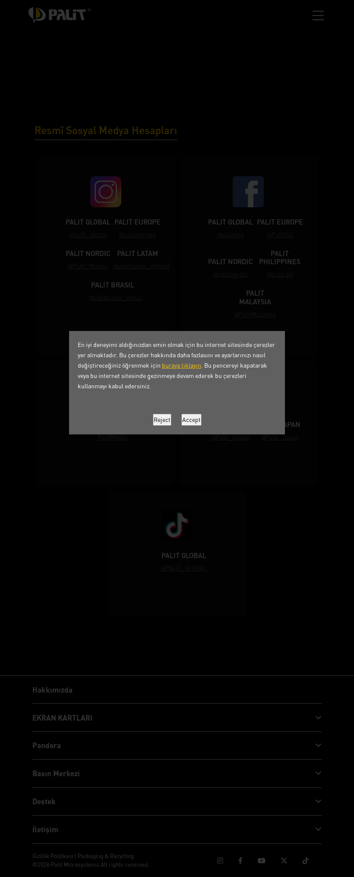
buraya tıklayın (181, 365)
